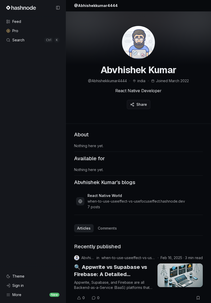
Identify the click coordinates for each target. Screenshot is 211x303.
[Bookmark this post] (198, 297)
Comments (107, 228)
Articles (84, 228)
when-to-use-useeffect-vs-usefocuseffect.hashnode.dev (128, 257)
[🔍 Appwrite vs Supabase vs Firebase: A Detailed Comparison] (180, 275)
